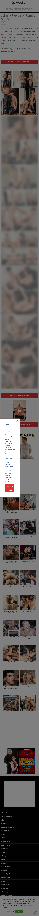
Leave (10, 490)
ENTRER (10, 486)
